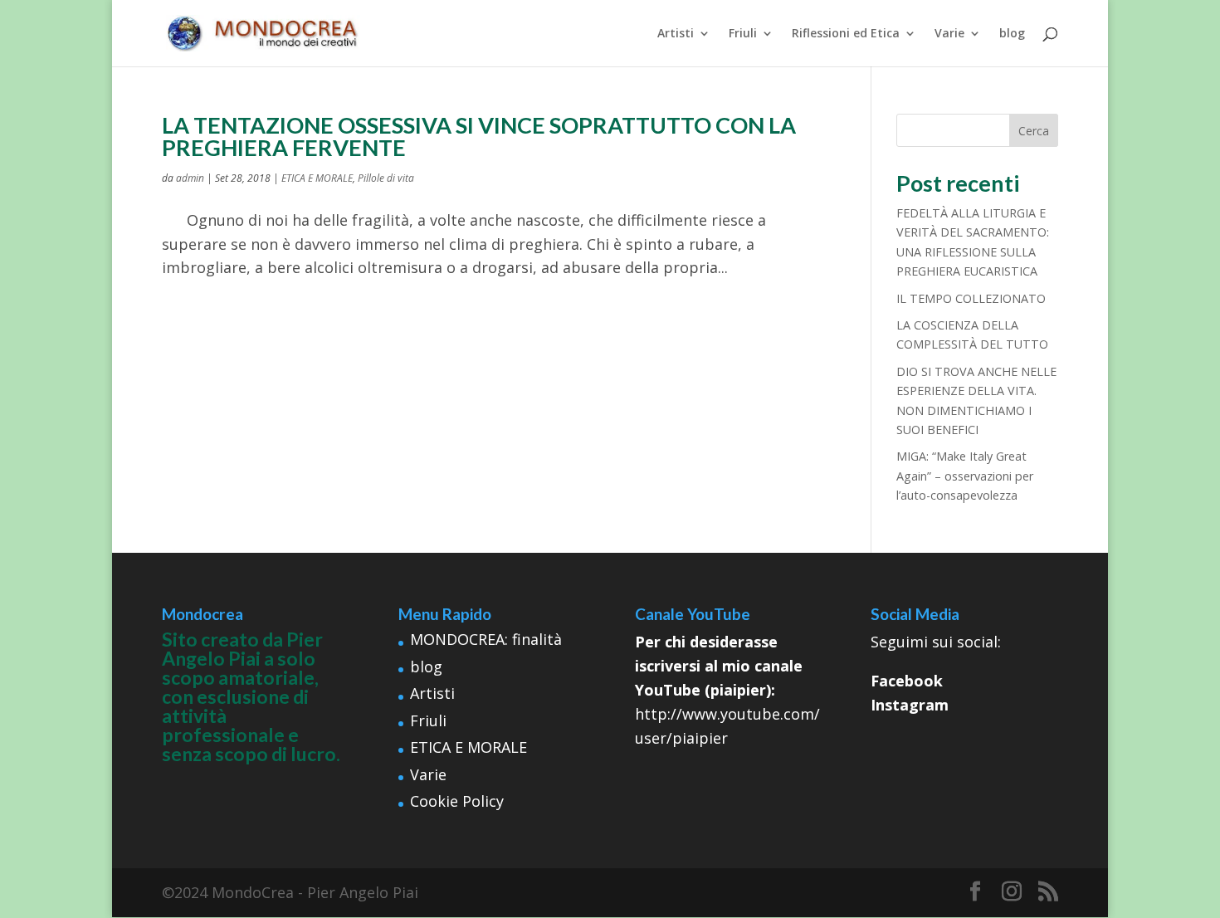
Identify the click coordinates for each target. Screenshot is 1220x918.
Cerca (1033, 131)
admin (190, 178)
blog (1012, 34)
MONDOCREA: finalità (486, 639)
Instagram (910, 705)
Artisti (675, 34)
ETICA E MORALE (317, 178)
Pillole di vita (386, 178)
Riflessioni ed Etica (846, 34)
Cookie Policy (457, 801)
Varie (949, 34)
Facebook (907, 681)
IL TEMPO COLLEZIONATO (971, 298)
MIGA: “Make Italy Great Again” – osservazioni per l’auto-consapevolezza (964, 475)
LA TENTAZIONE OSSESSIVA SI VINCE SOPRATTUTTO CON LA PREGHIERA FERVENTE (479, 136)
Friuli (743, 34)
